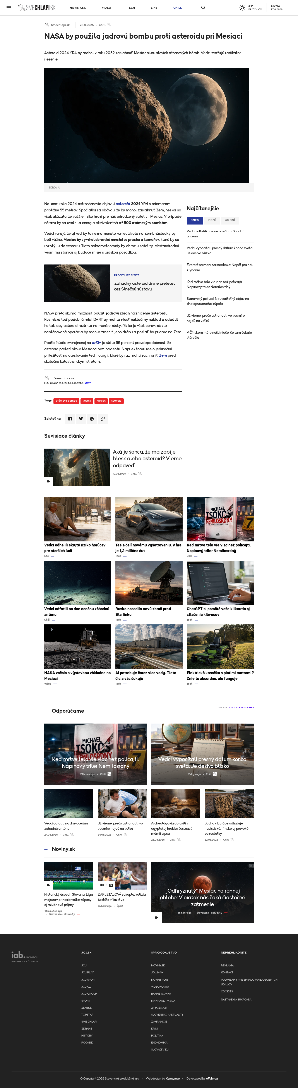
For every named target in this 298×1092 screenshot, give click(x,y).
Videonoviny (160, 986)
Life (154, 8)
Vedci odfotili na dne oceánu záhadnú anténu (216, 234)
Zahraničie (159, 1021)
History (86, 1035)
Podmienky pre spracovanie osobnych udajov (249, 982)
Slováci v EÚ (159, 1049)
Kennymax (173, 1078)
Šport (85, 1000)
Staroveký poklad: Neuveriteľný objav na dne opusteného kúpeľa (218, 301)
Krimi (154, 1028)
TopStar (87, 1014)
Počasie (87, 1042)
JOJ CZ (86, 986)
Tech (131, 8)
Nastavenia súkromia (236, 999)
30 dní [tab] (230, 220)
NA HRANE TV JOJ (163, 1000)
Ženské (86, 1007)
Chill (177, 8)
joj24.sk (157, 972)
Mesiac (101, 400)
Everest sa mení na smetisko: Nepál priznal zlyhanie (220, 267)
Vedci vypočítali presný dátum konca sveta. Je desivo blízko (220, 250)
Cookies (227, 991)
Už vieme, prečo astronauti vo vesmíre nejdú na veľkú (216, 318)
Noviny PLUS (159, 979)
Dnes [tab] (195, 220)
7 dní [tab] (212, 220)
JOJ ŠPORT (88, 979)
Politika (157, 1035)
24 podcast (159, 1007)
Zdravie (86, 1028)
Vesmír (87, 400)
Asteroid (116, 400)
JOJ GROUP (89, 993)
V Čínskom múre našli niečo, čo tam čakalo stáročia (219, 335)
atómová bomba (66, 400)
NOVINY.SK (78, 8)
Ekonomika (159, 1042)
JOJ (84, 965)
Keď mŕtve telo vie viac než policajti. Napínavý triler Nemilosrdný (215, 284)
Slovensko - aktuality (167, 1014)
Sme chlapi (89, 1021)
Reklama (227, 965)
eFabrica (212, 1078)
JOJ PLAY (87, 972)
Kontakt (227, 972)
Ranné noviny (161, 993)
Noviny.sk (158, 965)
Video (106, 8)
